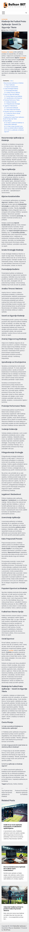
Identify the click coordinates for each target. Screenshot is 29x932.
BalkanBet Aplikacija (19, 926)
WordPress (7, 930)
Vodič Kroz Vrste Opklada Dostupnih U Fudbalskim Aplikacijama (13, 826)
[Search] (26, 13)
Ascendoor (17, 928)
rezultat (11, 650)
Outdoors (4, 19)
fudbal (11, 52)
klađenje (20, 784)
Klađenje (4, 52)
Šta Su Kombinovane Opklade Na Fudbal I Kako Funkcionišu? (14, 868)
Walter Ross (6, 30)
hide (11, 80)
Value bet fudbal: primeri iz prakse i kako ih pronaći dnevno (13, 908)
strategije (23, 57)
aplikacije (9, 784)
